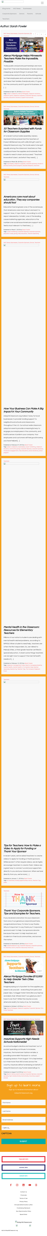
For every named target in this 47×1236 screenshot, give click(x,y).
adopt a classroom (12, 93)
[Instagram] (17, 1185)
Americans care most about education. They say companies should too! (21, 199)
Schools (38, 13)
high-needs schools (15, 1076)
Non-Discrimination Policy (23, 1211)
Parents (30, 13)
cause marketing (12, 231)
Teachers (5, 19)
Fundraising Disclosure (23, 1208)
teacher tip (13, 669)
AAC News (16, 8)
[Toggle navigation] (42, 3)
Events (10, 165)
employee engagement (11, 450)
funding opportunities (21, 880)
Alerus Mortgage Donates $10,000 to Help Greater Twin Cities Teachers (23, 979)
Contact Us (23, 1192)
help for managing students (33, 665)
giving (15, 233)
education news (8, 233)
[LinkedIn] (23, 1185)
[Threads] (36, 1185)
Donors (21, 13)
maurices (32, 1076)
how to (30, 880)
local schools (24, 1076)
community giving (14, 449)
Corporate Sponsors (9, 13)
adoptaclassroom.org (13, 945)
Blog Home (6, 8)
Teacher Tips (21, 669)
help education (22, 233)
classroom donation (34, 93)
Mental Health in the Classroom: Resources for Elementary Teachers (21, 630)
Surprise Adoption (28, 165)
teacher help (29, 667)
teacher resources (21, 947)
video (5, 882)
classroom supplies (19, 95)
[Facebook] (11, 1185)
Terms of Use (23, 1198)
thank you (30, 947)
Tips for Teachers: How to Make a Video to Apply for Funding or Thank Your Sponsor (22, 848)
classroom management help (16, 665)
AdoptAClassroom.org (11, 1230)
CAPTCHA (6, 1133)
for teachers (10, 880)
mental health (8, 667)
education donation (15, 97)
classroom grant (8, 95)
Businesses (27, 8)
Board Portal (23, 1214)
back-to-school (20, 1074)
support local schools (27, 97)
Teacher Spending (33, 233)
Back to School (11, 1074)
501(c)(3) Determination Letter (23, 1205)
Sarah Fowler (26, 91)
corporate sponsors (31, 163)
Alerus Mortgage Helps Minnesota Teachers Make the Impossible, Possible (23, 58)
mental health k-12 (18, 667)
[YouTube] (30, 1185)
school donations (33, 450)
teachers (36, 165)
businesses (10, 163)
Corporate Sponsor (30, 95)
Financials (24, 1195)
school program (17, 165)
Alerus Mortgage (23, 93)
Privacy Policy (24, 1201)
